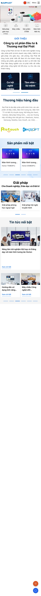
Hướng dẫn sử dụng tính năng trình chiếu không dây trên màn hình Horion (10, 289)
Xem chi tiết (6, 267)
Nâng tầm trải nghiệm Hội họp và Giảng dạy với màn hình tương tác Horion (19, 250)
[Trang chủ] (8, 3)
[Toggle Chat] (35, 590)
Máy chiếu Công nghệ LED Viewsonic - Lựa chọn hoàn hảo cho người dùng (30, 289)
